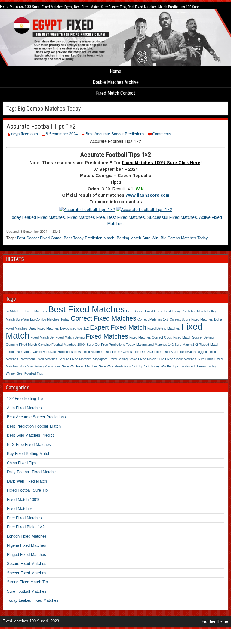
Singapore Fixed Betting (110, 359)
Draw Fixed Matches (44, 328)
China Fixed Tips (21, 463)
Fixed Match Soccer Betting (193, 337)
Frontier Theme (215, 621)
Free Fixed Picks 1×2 (26, 527)
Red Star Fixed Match (180, 352)
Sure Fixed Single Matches (176, 359)
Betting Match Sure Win (137, 238)
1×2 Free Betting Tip (25, 398)
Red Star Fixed (151, 352)
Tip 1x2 (144, 366)
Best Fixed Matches (126, 217)
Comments (161, 134)
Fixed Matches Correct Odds (150, 337)
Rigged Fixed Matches (26, 554)
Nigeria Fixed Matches (26, 545)
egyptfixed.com (24, 134)
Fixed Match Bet (42, 337)
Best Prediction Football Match (34, 426)
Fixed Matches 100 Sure (19, 6)
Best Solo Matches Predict (30, 435)
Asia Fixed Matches (24, 408)
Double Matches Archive (116, 82)
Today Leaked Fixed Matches (37, 217)
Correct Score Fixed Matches (191, 319)
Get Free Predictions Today (115, 344)
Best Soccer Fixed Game (39, 238)
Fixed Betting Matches (163, 328)
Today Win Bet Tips (165, 366)
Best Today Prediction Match (89, 238)
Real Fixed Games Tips (122, 352)
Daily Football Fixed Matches (32, 472)
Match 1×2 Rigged (196, 344)
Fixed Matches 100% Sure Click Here (161, 162)
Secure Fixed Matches (75, 359)
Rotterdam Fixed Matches (38, 359)
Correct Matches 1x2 (152, 319)
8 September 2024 (62, 134)
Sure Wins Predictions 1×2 (118, 366)
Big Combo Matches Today (184, 238)
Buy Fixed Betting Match (28, 453)
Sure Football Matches (26, 591)
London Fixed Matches (27, 536)
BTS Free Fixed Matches (29, 444)
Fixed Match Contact (115, 93)
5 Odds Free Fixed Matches (26, 311)
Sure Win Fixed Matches (80, 366)
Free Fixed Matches (24, 518)
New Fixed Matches (88, 352)
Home (115, 71)
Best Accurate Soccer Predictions (114, 134)
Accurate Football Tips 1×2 (41, 126)
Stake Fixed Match (142, 359)
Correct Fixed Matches (103, 318)
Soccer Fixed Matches (26, 573)
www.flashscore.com (147, 195)
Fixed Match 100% (23, 499)
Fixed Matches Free (86, 217)
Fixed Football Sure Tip (27, 490)
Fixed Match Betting (70, 337)
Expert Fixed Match (118, 327)
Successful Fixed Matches (172, 217)
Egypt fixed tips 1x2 (74, 328)
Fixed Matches (107, 336)
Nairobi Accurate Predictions (52, 352)
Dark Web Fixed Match (27, 481)
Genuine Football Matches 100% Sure (66, 344)
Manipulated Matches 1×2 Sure (158, 344)
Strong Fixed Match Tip (27, 582)
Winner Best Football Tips (24, 373)
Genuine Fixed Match (21, 344)
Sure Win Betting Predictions (40, 366)
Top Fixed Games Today (198, 366)
